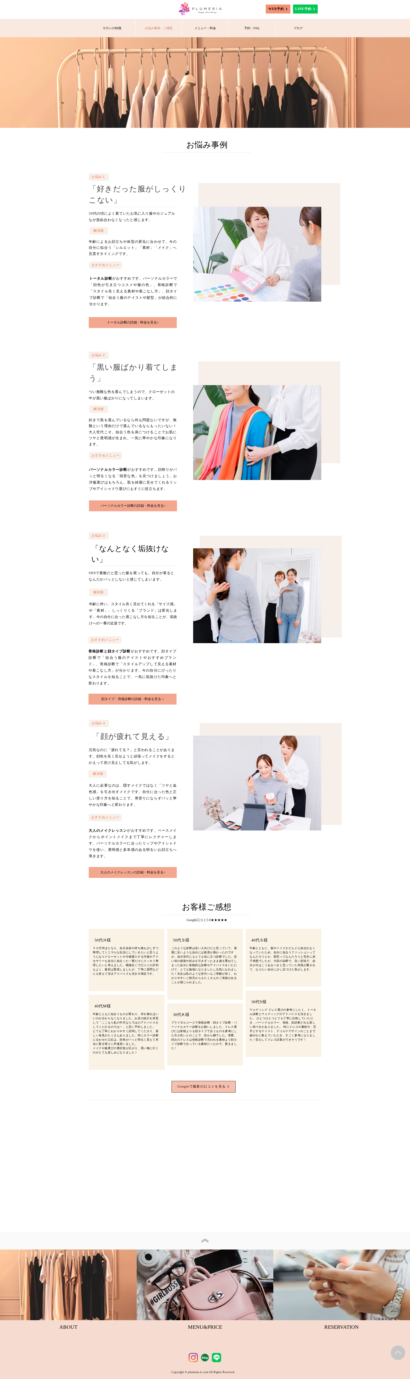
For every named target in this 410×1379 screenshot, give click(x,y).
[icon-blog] (205, 1357)
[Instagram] (193, 1357)
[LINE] (216, 1357)
